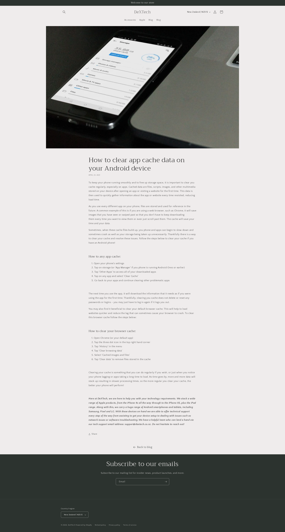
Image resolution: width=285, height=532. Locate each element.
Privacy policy (114, 525)
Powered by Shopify (84, 525)
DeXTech (71, 525)
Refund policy (100, 525)
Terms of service (130, 525)
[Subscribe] (166, 481)
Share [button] (94, 434)
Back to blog (144, 447)
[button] (64, 12)
